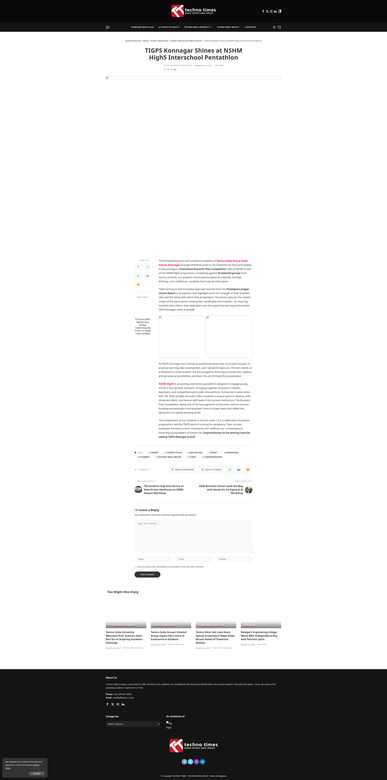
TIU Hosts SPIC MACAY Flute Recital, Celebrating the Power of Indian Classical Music (143, 326)
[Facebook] (263, 11)
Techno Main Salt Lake (211, 625)
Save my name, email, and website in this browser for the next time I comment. (171, 566)
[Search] (279, 27)
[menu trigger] (109, 27)
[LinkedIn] (275, 11)
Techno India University (122, 625)
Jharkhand (249, 625)
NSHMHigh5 (232, 452)
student (144, 457)
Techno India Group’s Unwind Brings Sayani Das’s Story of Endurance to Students (168, 635)
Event (214, 452)
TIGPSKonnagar (213, 457)
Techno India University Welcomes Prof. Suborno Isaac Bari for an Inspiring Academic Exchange (124, 637)
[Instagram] (271, 11)
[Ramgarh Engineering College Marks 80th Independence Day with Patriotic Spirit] (261, 613)
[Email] (138, 284)
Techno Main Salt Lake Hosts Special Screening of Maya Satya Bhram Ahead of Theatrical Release (215, 637)
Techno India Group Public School (177, 65)
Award (154, 452)
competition (174, 452)
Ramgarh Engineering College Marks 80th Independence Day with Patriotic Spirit (259, 635)
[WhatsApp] (171, 70)
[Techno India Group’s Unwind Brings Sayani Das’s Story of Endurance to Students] (171, 613)
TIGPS (192, 457)
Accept (36, 773)
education (196, 452)
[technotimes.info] (193, 11)
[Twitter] (267, 11)
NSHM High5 (166, 384)
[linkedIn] (239, 469)
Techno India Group (169, 457)
